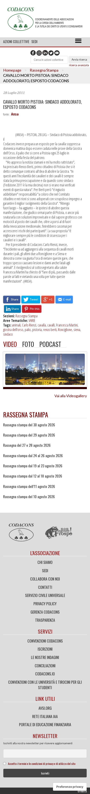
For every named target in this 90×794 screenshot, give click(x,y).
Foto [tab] (28, 344)
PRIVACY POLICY (45, 603)
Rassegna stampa (25, 414)
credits (82, 791)
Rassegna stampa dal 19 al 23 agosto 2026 (32, 465)
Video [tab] (10, 344)
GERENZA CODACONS (45, 612)
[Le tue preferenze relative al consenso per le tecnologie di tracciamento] (70, 787)
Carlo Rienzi (29, 325)
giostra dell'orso (13, 329)
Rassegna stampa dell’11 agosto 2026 (29, 486)
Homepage (12, 70)
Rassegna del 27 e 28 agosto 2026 (27, 445)
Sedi (34, 41)
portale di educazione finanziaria (45, 724)
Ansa (15, 114)
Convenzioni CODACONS (45, 641)
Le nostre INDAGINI (45, 657)
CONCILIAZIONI (45, 665)
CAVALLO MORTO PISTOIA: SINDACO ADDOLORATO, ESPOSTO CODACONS (42, 104)
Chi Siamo (45, 562)
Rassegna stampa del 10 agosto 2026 (29, 496)
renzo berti (50, 329)
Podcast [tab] (50, 344)
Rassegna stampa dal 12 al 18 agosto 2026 (32, 476)
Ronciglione (65, 329)
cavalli (51, 325)
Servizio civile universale (45, 595)
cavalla (42, 325)
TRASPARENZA (45, 620)
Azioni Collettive (16, 41)
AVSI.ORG (45, 708)
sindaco (8, 334)
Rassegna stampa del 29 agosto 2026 (29, 435)
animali (16, 325)
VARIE (32, 320)
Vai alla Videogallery (70, 395)
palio (28, 329)
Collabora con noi (45, 579)
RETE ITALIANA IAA (45, 716)
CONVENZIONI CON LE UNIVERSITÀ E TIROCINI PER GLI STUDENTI (45, 684)
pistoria (37, 329)
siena (76, 329)
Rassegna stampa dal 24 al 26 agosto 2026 (33, 455)
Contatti (45, 587)
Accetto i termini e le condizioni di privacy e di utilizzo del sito (41, 763)
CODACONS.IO (45, 673)
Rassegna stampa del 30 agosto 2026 (29, 424)
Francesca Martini (67, 325)
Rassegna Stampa (44, 70)
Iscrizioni (45, 649)
